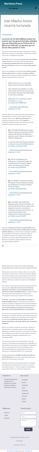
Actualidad (25, 379)
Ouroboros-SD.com (19, 445)
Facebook (6, 412)
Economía (24, 396)
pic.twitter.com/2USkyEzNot (17, 189)
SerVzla (24, 382)
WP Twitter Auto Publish (12, 451)
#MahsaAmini (28, 144)
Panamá (24, 401)
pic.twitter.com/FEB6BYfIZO (17, 103)
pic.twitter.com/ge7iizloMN (17, 216)
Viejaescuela (25, 393)
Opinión (24, 399)
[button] (35, 7)
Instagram (7, 418)
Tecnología (25, 385)
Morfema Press (13, 3)
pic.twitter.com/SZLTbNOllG (17, 167)
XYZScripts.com (28, 451)
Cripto (23, 388)
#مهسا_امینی (18, 101)
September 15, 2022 (14, 109)
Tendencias (25, 390)
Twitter (6, 415)
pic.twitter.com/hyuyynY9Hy (17, 146)
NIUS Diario (8, 34)
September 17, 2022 (14, 152)
